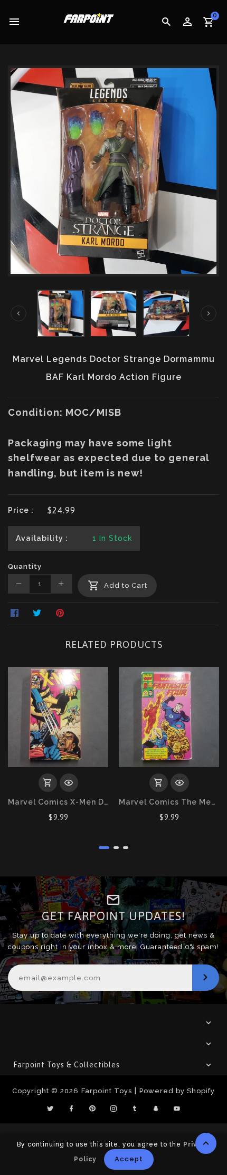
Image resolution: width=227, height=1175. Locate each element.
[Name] (205, 977)
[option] (60, 313)
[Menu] (14, 22)
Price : (21, 510)
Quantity (25, 566)
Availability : (42, 538)
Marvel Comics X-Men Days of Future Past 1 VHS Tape (58, 802)
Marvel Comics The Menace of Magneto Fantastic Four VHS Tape (169, 802)
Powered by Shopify (177, 1091)
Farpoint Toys (106, 1091)
